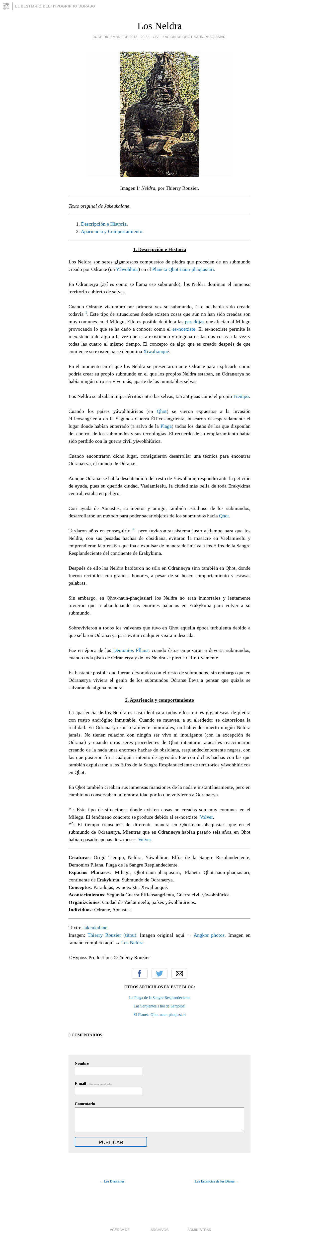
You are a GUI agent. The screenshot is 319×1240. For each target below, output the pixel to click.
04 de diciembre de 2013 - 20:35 (121, 37)
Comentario (85, 1104)
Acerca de (120, 1230)
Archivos (159, 1230)
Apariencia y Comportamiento (111, 231)
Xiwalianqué (156, 351)
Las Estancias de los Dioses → (217, 1181)
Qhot (162, 411)
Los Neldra (159, 25)
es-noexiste (183, 329)
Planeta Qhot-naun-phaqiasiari (183, 269)
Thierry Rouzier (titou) (111, 935)
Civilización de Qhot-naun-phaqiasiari (190, 37)
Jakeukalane (95, 927)
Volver (206, 817)
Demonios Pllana (131, 650)
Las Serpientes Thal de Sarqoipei (159, 1006)
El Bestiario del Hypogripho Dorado (55, 6)
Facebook (140, 974)
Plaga (166, 426)
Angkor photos (209, 935)
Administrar (199, 1230)
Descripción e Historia (104, 224)
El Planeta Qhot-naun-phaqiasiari (160, 1014)
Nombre (82, 1063)
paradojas (194, 321)
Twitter (159, 974)
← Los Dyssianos (111, 1181)
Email (179, 974)
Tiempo (241, 396)
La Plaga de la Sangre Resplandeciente (159, 997)
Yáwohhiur (127, 269)
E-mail (93, 1083)
